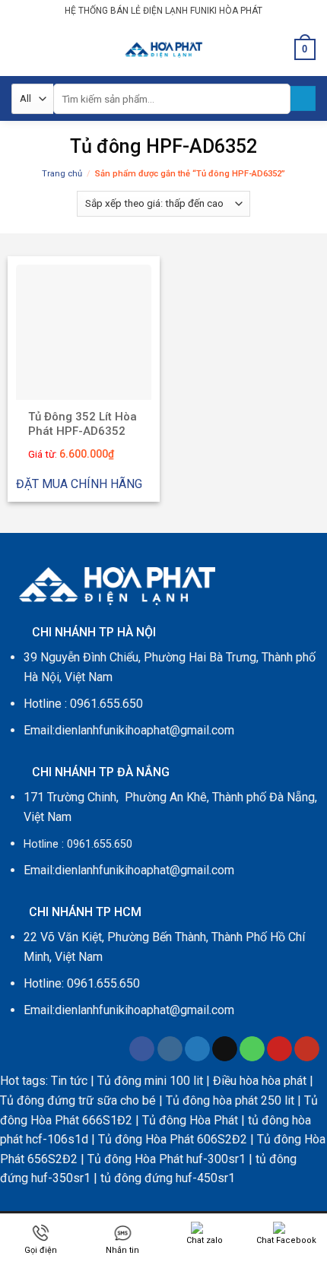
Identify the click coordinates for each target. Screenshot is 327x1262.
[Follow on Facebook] (141, 1049)
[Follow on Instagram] (170, 1049)
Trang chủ (62, 174)
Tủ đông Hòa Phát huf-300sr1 (166, 1159)
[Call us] (252, 1049)
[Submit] (303, 99)
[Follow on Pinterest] (279, 1049)
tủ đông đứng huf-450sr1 (167, 1178)
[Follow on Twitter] (197, 1049)
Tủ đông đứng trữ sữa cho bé (78, 1100)
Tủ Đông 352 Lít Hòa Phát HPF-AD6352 (82, 424)
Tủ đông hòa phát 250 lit (230, 1100)
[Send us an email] (224, 1049)
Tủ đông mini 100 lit (151, 1080)
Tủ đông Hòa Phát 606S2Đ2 (172, 1139)
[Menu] (20, 49)
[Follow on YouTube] (306, 1049)
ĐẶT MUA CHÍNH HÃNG (79, 484)
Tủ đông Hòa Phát (190, 1120)
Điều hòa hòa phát (259, 1080)
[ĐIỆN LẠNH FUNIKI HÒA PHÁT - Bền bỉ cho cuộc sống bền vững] (164, 49)
